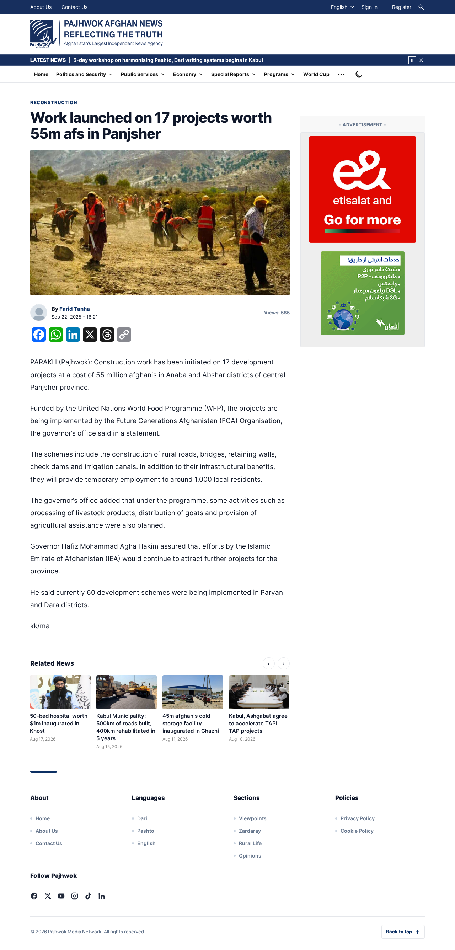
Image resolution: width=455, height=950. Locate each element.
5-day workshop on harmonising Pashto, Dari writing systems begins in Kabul (168, 60)
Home (41, 74)
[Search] (421, 7)
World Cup (316, 74)
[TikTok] (88, 896)
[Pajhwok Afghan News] (96, 34)
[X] (48, 896)
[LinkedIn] (102, 896)
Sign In (370, 7)
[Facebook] (34, 896)
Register (401, 7)
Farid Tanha (74, 308)
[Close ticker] (421, 60)
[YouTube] (61, 896)
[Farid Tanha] (39, 312)
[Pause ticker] (412, 60)
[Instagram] (75, 896)
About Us (41, 7)
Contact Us (74, 7)
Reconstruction (53, 102)
